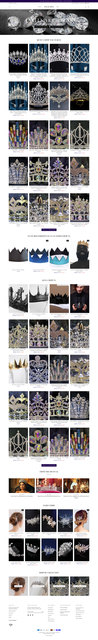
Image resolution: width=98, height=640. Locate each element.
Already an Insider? (49, 324)
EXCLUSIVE (49, 6)
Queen (40, 6)
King (57, 6)
